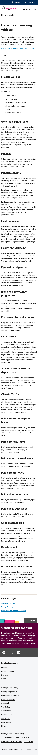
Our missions (6, 711)
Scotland (4, 675)
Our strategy (6, 707)
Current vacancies (8, 603)
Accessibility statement (10, 737)
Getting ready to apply (9, 688)
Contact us (5, 718)
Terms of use (25, 737)
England (4, 667)
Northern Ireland (7, 671)
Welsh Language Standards (11, 741)
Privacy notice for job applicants (13, 610)
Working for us (6, 714)
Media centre (6, 722)
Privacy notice (6, 734)
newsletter (12, 638)
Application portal (8, 699)
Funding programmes (9, 692)
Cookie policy (19, 734)
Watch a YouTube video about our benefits (17, 49)
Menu (25, 9)
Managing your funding (10, 695)
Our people (5, 703)
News (3, 726)
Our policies (28, 741)
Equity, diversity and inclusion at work (15, 607)
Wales (3, 679)
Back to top (30, 620)
